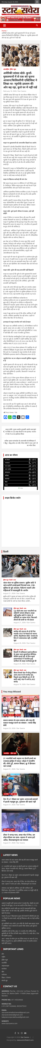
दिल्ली (5, 551)
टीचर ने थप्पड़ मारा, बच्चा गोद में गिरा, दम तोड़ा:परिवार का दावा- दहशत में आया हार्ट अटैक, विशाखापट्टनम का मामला (19, 837)
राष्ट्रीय (12, 829)
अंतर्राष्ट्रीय (6, 69)
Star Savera (22, 91)
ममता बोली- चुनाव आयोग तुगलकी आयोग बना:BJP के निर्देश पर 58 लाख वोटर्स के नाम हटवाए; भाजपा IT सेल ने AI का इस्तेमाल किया (20, 431)
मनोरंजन (4, 974)
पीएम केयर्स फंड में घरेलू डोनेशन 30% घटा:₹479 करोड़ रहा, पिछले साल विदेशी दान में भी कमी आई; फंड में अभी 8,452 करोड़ (25, 677)
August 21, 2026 (9, 593)
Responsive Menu (37, 2)
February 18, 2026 (9, 91)
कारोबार (4, 969)
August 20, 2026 (19, 643)
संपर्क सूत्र (4, 980)
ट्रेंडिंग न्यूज (13, 69)
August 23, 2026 (9, 728)
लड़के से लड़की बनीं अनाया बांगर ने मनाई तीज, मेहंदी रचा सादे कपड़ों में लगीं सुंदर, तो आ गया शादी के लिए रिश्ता (20, 904)
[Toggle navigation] (4, 25)
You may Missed (12, 691)
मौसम (21, 488)
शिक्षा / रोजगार (6, 977)
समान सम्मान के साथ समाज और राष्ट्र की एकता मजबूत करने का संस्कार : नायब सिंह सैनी (19, 723)
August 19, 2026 (19, 684)
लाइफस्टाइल (5, 966)
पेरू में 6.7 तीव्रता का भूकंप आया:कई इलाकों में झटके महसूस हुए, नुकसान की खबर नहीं (20, 800)
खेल (3, 971)
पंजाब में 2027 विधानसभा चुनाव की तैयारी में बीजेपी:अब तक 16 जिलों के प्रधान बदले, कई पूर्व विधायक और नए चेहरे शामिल (20, 917)
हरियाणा (17, 715)
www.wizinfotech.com (25, 1040)
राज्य (14, 580)
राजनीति (4, 963)
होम (3, 954)
